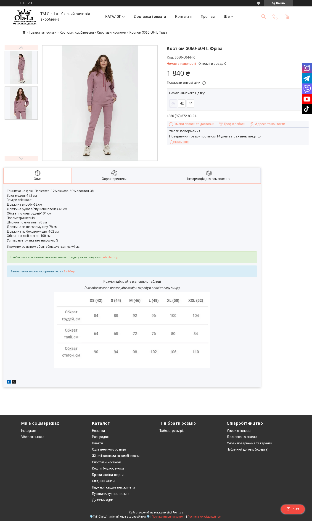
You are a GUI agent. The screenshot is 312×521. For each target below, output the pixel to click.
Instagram (28, 430)
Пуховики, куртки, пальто (111, 494)
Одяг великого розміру (109, 449)
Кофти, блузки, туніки (108, 468)
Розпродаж (100, 437)
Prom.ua (178, 512)
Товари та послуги (42, 32)
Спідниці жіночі (103, 481)
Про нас (208, 16)
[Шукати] (263, 16)
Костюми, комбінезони (77, 32)
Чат (296, 509)
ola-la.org (110, 257)
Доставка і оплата (150, 16)
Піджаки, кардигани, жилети (113, 487)
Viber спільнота (32, 437)
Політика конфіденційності (205, 516)
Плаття (97, 443)
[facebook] (9, 382)
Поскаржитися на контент (168, 516)
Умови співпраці (239, 430)
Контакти (183, 16)
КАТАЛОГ (113, 16)
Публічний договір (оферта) (247, 449)
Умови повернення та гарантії (249, 443)
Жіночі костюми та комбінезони (116, 456)
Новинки (98, 430)
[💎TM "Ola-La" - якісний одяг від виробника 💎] (25, 17)
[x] (14, 382)
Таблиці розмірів (172, 430)
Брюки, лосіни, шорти (108, 475)
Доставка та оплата (242, 437)
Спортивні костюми (111, 32)
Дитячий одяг (102, 500)
